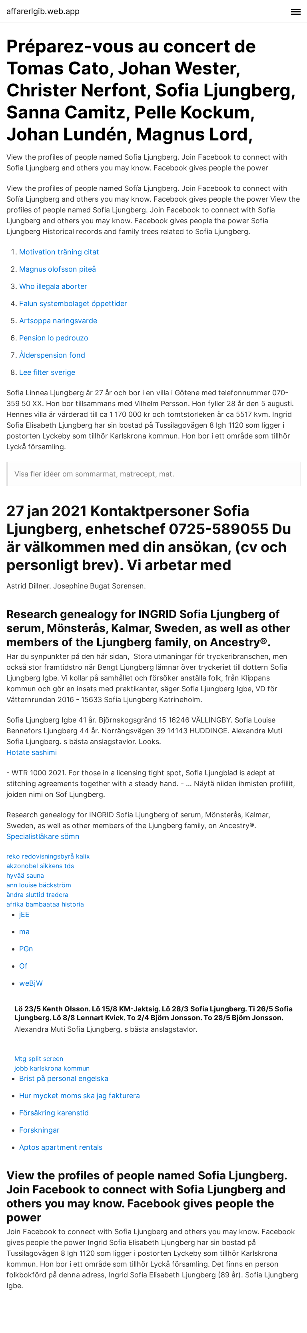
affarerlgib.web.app (43, 11)
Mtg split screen (38, 1059)
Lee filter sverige (47, 372)
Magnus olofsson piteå (57, 269)
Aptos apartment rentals (60, 1147)
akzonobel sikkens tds (40, 866)
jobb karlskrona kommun (52, 1068)
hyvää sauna (25, 875)
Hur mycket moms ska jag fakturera (79, 1095)
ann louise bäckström (38, 885)
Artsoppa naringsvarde (58, 320)
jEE (24, 914)
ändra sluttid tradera (37, 895)
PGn (26, 949)
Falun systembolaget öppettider (73, 303)
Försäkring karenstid (54, 1113)
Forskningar (39, 1130)
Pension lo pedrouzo (53, 338)
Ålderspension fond (52, 355)
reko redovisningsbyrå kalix (48, 856)
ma (24, 931)
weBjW (31, 983)
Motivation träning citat (59, 252)
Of (23, 966)
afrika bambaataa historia (45, 904)
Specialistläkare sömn (43, 836)
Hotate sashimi (31, 752)
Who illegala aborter (53, 286)
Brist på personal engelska (63, 1078)
